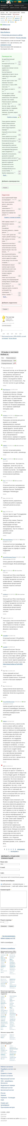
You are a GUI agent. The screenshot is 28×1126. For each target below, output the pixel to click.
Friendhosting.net (4, 982)
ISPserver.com (4, 970)
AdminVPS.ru (3, 1003)
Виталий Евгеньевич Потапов (9, 557)
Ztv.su (11, 1027)
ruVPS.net (12, 1009)
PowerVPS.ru (12, 1006)
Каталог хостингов (7, 1075)
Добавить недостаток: (9, 303)
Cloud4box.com (4, 1012)
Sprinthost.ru (12, 965)
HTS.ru (2, 968)
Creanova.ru (3, 1051)
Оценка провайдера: (8, 880)
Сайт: (2, 873)
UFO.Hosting (12, 1020)
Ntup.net (11, 1050)
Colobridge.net (4, 22)
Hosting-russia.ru (4, 1023)
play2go (11, 1004)
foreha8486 (5, 635)
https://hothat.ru (5, 32)
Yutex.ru (11, 972)
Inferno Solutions (13, 996)
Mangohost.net (13, 1047)
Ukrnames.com (13, 986)
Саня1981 (5, 647)
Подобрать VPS (4, 7)
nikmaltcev (5, 415)
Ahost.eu (2, 1004)
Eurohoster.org (4, 1013)
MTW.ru (11, 1001)
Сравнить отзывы (6, 1073)
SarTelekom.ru (13, 1053)
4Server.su (3, 1000)
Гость (4, 480)
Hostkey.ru (3, 1025)
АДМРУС (5, 445)
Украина (3, 1095)
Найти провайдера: (7, 942)
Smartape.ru (12, 1056)
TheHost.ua (12, 982)
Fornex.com (3, 1017)
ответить (4, 385)
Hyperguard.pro (4, 1057)
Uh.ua (11, 983)
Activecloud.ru (4, 1034)
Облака (23, 12)
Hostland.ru (3, 966)
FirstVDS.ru (3, 1016)
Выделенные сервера (6, 14)
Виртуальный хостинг (8, 1078)
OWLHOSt (12, 957)
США (2, 1100)
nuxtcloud (12, 1003)
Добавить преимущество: (11, 181)
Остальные (12, 973)
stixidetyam (5, 594)
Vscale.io (9, 20)
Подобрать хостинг (7, 1069)
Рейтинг (11, 5)
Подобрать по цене (19, 5)
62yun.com (3, 1001)
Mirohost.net (12, 980)
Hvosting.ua (3, 986)
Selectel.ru (17, 18)
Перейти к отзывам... (12, 117)
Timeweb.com (12, 966)
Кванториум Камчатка (8, 539)
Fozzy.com (3, 959)
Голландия (11, 1097)
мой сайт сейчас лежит (19, 886)
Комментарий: (6, 889)
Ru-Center (12, 960)
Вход (2, 9)
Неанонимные (11, 358)
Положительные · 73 (8, 360)
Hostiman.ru (3, 965)
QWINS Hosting (13, 1051)
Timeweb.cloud (13, 1057)
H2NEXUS (3, 1020)
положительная (18, 884)
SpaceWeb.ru (12, 963)
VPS (7, 12)
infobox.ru (12, 1036)
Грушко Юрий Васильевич (8, 701)
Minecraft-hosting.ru (14, 1048)
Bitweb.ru (12, 22)
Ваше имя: (4, 862)
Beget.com (17, 20)
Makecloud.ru (12, 1037)
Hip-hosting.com (4, 1022)
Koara (11, 999)
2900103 (5, 721)
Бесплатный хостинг (7, 1090)
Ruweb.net (12, 1010)
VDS (2, 1081)
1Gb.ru (2, 956)
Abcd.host (3, 1047)
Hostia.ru (2, 963)
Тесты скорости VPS (14, 12)
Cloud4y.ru (3, 1036)
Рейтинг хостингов (7, 1066)
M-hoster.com (12, 956)
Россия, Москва (21, 38)
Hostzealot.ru (3, 1056)
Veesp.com (12, 1023)
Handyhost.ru (3, 960)
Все (3, 358)
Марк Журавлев (6, 389)
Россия (3, 1093)
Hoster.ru (18, 16)
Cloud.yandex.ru (4, 1010)
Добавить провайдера (8, 948)
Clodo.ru (2, 1009)
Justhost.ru (12, 997)
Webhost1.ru (12, 968)
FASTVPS (10, 18)
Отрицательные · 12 (8, 363)
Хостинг (2, 12)
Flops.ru (2, 1037)
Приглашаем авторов (8, 1107)
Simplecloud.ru (9, 16)
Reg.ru (11, 959)
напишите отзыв (6, 45)
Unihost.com (12, 1058)
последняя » (15, 851)
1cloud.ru (3, 997)
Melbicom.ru (12, 1000)
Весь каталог (16, 14)
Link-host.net (12, 955)
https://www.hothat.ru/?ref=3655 (13, 664)
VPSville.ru (12, 1025)
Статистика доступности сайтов (12, 35)
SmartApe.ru (12, 962)
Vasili (4, 570)
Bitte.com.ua (3, 979)
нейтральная (6, 884)
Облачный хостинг (7, 1087)
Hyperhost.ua (12, 979)
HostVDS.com (4, 1026)
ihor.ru (2, 1029)
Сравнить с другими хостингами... (12, 217)
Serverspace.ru (13, 1013)
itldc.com (3, 1058)
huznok (4, 459)
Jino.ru (2, 972)
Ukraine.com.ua (13, 985)
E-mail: (3, 867)
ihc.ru (2, 969)
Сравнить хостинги (14, 7)
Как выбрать (24, 7)
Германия (4, 1097)
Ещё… (5, 175)
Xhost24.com (12, 1026)
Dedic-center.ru (4, 1053)
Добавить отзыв (6, 24)
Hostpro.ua (3, 985)
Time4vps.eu (12, 1017)
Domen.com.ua (4, 980)
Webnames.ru (12, 969)
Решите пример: (6, 920)
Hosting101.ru (4, 5)
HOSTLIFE (3, 18)
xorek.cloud (12, 970)
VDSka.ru (12, 1022)
